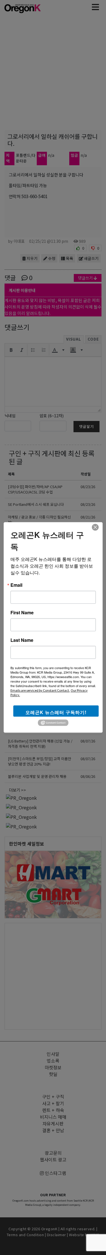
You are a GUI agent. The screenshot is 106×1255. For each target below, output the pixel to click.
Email (16, 585)
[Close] (95, 527)
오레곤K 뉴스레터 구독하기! (55, 712)
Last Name (21, 640)
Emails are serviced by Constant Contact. (40, 690)
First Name (22, 612)
